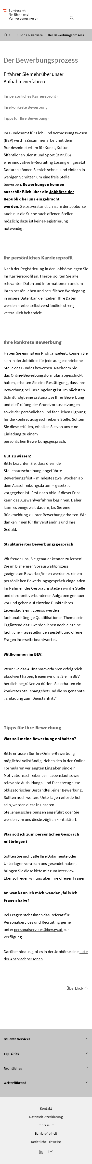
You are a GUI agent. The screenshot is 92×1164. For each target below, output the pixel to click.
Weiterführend (15, 1083)
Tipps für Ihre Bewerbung (25, 118)
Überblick (74, 988)
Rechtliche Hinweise (46, 1142)
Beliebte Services (17, 1039)
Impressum (46, 1125)
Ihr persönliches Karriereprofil (30, 96)
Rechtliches (13, 1068)
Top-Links (11, 1053)
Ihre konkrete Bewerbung (26, 107)
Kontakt (46, 1108)
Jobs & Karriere (31, 35)
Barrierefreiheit (46, 1133)
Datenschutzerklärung (46, 1117)
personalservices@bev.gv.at (38, 929)
